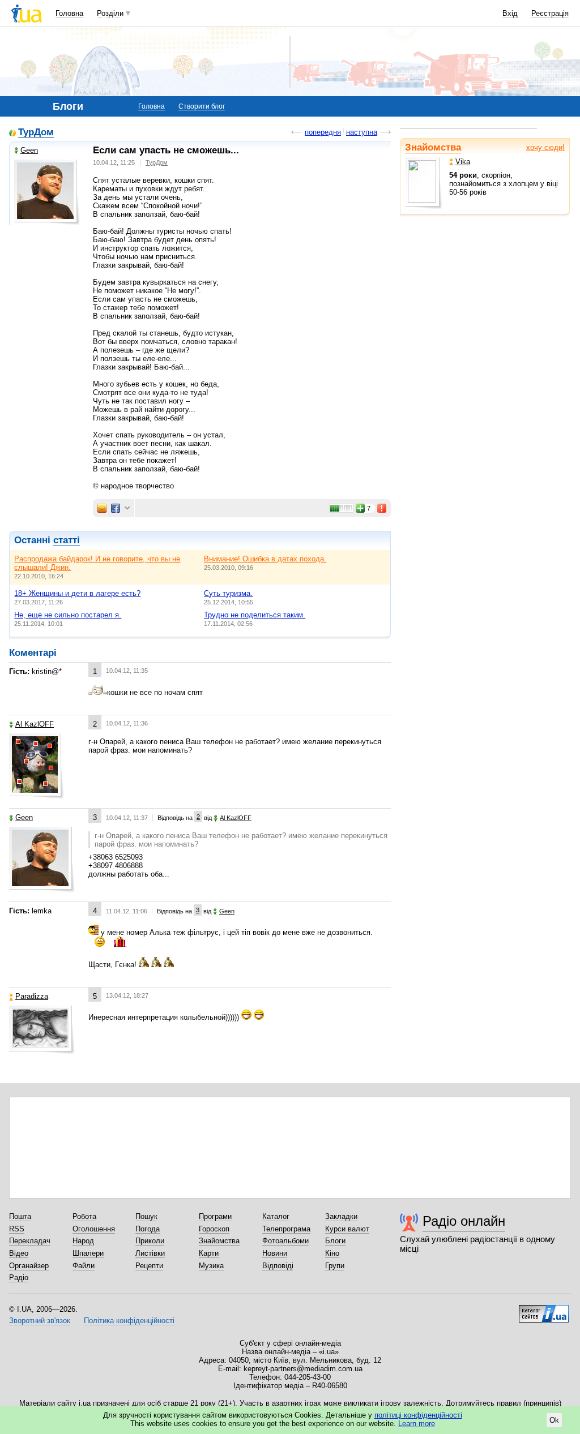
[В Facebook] (115, 508)
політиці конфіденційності (418, 1415)
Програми (215, 1216)
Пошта (20, 1216)
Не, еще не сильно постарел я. (67, 615)
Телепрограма (286, 1229)
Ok (554, 1420)
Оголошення (93, 1229)
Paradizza (31, 996)
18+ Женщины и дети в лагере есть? (77, 593)
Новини (274, 1253)
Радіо (18, 1277)
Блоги (335, 1240)
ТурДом (36, 133)
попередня (323, 132)
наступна (361, 132)
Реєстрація (550, 13)
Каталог (275, 1216)
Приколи (149, 1240)
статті (66, 540)
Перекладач (29, 1240)
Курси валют (347, 1229)
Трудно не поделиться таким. (254, 615)
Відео (18, 1253)
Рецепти (149, 1265)
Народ (83, 1240)
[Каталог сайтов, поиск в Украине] (544, 1309)
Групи (334, 1265)
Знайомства (433, 147)
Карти (209, 1253)
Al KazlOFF (34, 724)
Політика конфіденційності (129, 1320)
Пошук (146, 1216)
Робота (84, 1216)
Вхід (510, 13)
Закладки (341, 1216)
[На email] (101, 508)
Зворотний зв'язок (39, 1320)
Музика (211, 1265)
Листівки (150, 1253)
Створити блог (201, 106)
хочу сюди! (545, 147)
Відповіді (277, 1265)
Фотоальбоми (285, 1240)
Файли (83, 1265)
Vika (462, 161)
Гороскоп (214, 1229)
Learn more (416, 1423)
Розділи (110, 13)
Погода (147, 1229)
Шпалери (88, 1253)
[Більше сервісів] (127, 508)
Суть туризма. (228, 593)
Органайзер (29, 1265)
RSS (16, 1229)
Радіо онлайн (464, 1221)
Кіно (332, 1253)
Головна (69, 13)
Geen (29, 150)
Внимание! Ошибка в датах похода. (265, 559)
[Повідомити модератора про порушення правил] (382, 508)
